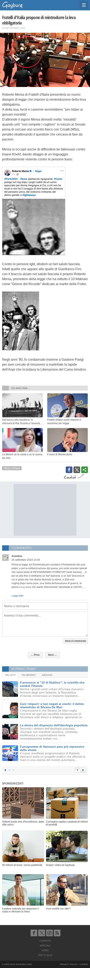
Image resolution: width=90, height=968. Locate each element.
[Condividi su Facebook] (69, 469)
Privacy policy (69, 964)
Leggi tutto (17, 595)
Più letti (10, 675)
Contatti (45, 940)
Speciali (45, 945)
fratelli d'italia (12, 468)
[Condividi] (84, 469)
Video (45, 950)
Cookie (84, 964)
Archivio (47, 675)
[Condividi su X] (76, 469)
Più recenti (29, 675)
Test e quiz (45, 955)
